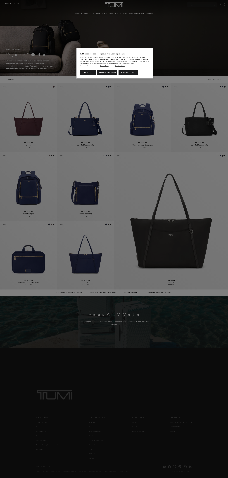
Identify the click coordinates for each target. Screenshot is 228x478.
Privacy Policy (104, 66)
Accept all (87, 72)
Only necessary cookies (107, 72)
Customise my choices (128, 72)
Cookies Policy (120, 66)
